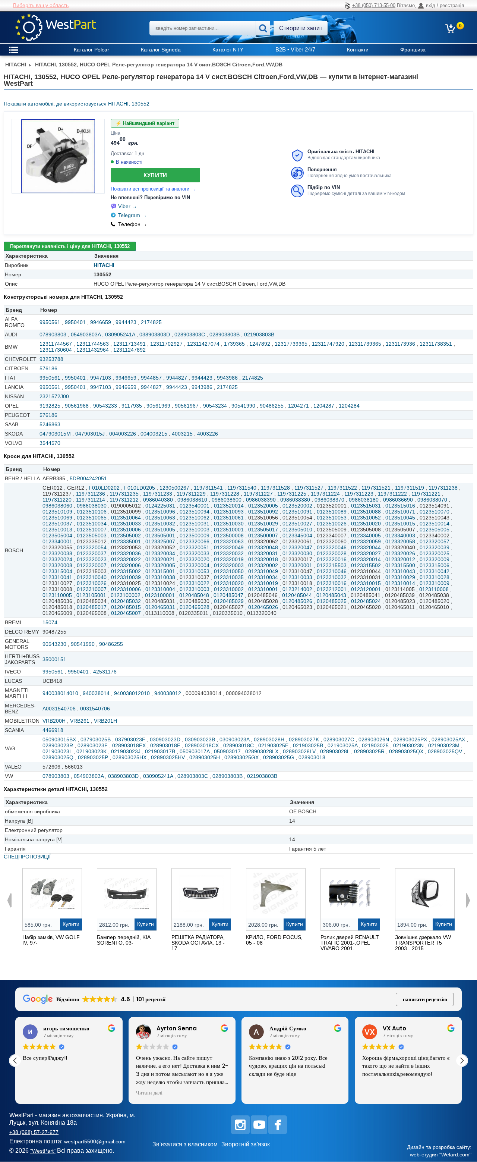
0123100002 (125, 595)
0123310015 (366, 583)
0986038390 (261, 500)
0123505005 (434, 530)
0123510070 (434, 512)
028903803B (224, 334)
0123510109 (57, 512)
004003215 (153, 434)
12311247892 (129, 350)
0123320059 (366, 541)
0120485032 (126, 601)
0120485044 (297, 595)
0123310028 (434, 577)
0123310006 (126, 589)
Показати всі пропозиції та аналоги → (153, 189)
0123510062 (194, 518)
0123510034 (92, 524)
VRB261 (79, 721)
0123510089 (332, 512)
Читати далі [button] (149, 1093)
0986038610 (192, 500)
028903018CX (202, 745)
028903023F (93, 745)
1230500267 (174, 488)
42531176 (105, 672)
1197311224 (325, 494)
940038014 (96, 693)
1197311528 (275, 488)
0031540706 (95, 709)
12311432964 (92, 350)
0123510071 (400, 512)
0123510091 (297, 512)
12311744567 (56, 344)
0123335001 (126, 541)
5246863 (50, 424)
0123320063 (229, 541)
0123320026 (400, 553)
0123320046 (332, 547)
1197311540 (241, 488)
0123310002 (229, 589)
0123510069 (57, 518)
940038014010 (60, 693)
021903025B (308, 745)
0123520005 (263, 506)
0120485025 (332, 601)
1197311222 (392, 494)
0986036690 (398, 500)
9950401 (75, 322)
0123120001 (366, 589)
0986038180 (364, 500)
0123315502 (366, 565)
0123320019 (229, 559)
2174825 (151, 322)
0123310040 (92, 577)
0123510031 (194, 524)
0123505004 (57, 535)
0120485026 (297, 601)
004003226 (122, 434)
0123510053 (332, 518)
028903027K (304, 739)
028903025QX (406, 751)
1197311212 (124, 500)
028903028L (335, 751)
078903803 (53, 334)
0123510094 (194, 512)
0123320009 (434, 559)
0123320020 (194, 559)
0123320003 (229, 565)
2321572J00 (54, 396)
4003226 (207, 434)
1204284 (349, 406)
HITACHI (104, 265)
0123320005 (160, 565)
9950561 (50, 322)
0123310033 (297, 577)
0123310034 (263, 577)
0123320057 (434, 541)
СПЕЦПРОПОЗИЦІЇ (27, 857)
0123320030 (297, 553)
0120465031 (160, 607)
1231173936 (400, 344)
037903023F (130, 739)
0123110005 (57, 595)
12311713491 (129, 344)
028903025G (278, 757)
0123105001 (91, 595)
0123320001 (297, 565)
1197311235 (124, 494)
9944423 (126, 322)
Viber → (127, 206)
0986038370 (329, 500)
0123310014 (400, 583)
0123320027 (366, 553)
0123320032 (229, 553)
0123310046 (332, 571)
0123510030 (229, 524)
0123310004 (160, 589)
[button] (461, 1060)
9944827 (176, 378)
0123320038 (57, 553)
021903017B (160, 751)
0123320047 (297, 547)
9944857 (151, 378)
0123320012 (400, 559)
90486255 (272, 406)
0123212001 (332, 589)
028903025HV (168, 757)
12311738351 (436, 344)
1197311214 (90, 500)
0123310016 (332, 583)
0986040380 (158, 500)
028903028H (269, 739)
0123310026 (92, 583)
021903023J (125, 751)
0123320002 (263, 565)
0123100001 (160, 595)
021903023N (408, 745)
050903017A (194, 751)
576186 (48, 368)
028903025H (204, 757)
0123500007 (263, 535)
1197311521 (376, 488)
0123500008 (229, 535)
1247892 (259, 344)
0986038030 (92, 506)
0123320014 (366, 559)
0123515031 (366, 506)
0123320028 (332, 553)
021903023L (57, 751)
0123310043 (400, 571)
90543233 (105, 406)
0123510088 (366, 512)
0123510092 (263, 512)
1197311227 (258, 494)
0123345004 (297, 535)
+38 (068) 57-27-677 (34, 1132)
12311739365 (365, 344)
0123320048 (263, 547)
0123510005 (160, 530)
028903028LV (299, 751)
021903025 (375, 745)
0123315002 (126, 571)
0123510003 (194, 530)
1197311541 (208, 488)
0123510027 (297, 524)
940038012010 (132, 693)
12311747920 (328, 344)
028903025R (369, 751)
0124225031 (160, 506)
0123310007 (92, 589)
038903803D (154, 334)
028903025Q (57, 757)
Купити (71, 924)
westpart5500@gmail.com (95, 1141)
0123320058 (400, 541)
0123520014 (229, 506)
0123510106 (92, 512)
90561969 (158, 406)
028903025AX (448, 739)
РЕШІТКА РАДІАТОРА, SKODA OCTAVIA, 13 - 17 (198, 942)
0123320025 (434, 553)
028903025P (93, 757)
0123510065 (92, 518)
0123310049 (263, 571)
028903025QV (445, 751)
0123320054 (92, 547)
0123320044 (366, 547)
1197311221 (425, 494)
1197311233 (157, 494)
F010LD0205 (139, 488)
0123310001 (263, 589)
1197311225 (291, 494)
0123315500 (400, 565)
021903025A (342, 745)
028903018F (165, 745)
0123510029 (263, 524)
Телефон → (132, 224)
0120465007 (126, 613)
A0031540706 (59, 709)
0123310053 (194, 571)
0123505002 (126, 535)
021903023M (443, 745)
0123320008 (57, 565)
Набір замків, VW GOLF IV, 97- (51, 940)
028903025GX (241, 757)
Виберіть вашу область (41, 5)
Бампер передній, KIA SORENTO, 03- (123, 940)
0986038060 (57, 506)
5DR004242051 (88, 478)
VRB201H (105, 721)
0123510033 (126, 524)
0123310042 (434, 571)
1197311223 (358, 494)
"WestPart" (43, 1151)
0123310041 (57, 577)
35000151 (54, 659)
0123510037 (57, 524)
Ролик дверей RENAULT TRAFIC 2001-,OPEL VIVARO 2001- (349, 942)
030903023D (165, 739)
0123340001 (57, 541)
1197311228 (224, 494)
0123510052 (366, 518)
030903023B (200, 739)
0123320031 (263, 553)
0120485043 (331, 595)
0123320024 (57, 559)
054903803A (86, 334)
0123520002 (297, 506)
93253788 (51, 359)
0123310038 (160, 577)
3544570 (50, 443)
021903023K (91, 751)
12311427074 (203, 344)
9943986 (227, 378)
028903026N (373, 739)
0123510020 (366, 524)
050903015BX (59, 739)
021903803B (259, 334)
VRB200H (54, 721)
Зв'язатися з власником (185, 1144)
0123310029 (400, 577)
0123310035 (229, 577)
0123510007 (92, 530)
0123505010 (297, 530)
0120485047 (228, 595)
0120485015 (126, 607)
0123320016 (332, 559)
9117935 (131, 406)
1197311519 (409, 488)
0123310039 (126, 577)
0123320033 (194, 553)
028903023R (57, 745)
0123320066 (194, 541)
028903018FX (129, 745)
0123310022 (194, 583)
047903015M (55, 434)
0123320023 (92, 559)
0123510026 (332, 524)
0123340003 (400, 535)
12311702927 (166, 344)
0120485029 (229, 601)
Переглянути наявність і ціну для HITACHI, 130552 (70, 246)
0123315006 (434, 565)
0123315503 (332, 565)
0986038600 (226, 500)
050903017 (227, 751)
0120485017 (92, 607)
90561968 (77, 406)
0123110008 (434, 589)
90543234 (215, 406)
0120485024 (366, 601)
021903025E (273, 745)
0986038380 (295, 500)
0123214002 (297, 589)
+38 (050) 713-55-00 (373, 5)
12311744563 (92, 344)
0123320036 (126, 553)
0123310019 (263, 583)
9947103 (100, 378)
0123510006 (126, 530)
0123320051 (194, 547)
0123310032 (332, 577)
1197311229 (191, 494)
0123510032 (160, 524)
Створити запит (300, 28)
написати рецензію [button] (425, 999)
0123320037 (92, 553)
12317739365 (291, 344)
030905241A (120, 334)
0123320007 (92, 565)
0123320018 (263, 559)
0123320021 (160, 559)
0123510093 (229, 512)
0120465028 (194, 607)
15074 (49, 622)
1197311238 (443, 488)
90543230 (54, 644)
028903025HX (129, 757)
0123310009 (434, 583)
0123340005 (366, 535)
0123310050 (229, 571)
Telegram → (132, 215)
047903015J (90, 434)
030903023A (234, 739)
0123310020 (229, 583)
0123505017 (263, 530)
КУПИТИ (155, 175)
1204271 (298, 406)
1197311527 (308, 488)
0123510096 (160, 512)
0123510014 (434, 524)
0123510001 (229, 530)
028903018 (311, 757)
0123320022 (126, 559)
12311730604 (56, 350)
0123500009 (194, 535)
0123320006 (126, 565)
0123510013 (57, 530)
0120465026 (263, 607)
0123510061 (229, 518)
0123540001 (194, 506)
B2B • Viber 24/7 (295, 49)
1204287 (323, 406)
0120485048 (194, 595)
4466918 (52, 730)
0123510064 (126, 518)
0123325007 (160, 541)
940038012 (167, 693)
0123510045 (400, 518)
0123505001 (160, 535)
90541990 (243, 406)
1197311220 (57, 500)
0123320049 (229, 547)
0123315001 (160, 571)
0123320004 (194, 565)
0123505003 (92, 535)
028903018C (238, 745)
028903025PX (410, 739)
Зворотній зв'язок (245, 1144)
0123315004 (57, 571)
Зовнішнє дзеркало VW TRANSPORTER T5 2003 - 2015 (423, 942)
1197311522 (342, 488)
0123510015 (400, 524)
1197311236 (90, 494)
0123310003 (194, 589)
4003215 (182, 434)
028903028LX (261, 751)
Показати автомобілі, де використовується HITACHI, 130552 (76, 104)
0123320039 (434, 547)
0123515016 (400, 506)
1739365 (234, 344)
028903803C (189, 334)
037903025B (95, 739)
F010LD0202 (104, 488)
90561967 (187, 406)
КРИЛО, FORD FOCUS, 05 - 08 (274, 940)
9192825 (50, 406)
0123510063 (160, 518)
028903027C (338, 739)
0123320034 (160, 553)
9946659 (100, 322)
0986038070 (432, 500)
